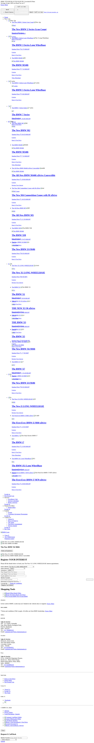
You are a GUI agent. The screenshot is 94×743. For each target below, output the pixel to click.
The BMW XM (19, 235)
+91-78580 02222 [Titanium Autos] (9, 537)
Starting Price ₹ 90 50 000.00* (21, 253)
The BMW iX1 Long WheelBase (27, 465)
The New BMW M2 (21, 130)
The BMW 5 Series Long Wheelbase (29, 90)
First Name (4, 572)
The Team (7, 693)
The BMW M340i (20, 65)
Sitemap (6, 711)
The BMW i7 (18, 442)
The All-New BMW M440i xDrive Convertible (33, 175)
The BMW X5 (18, 336)
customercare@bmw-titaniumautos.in (15, 632)
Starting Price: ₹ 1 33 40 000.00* (21, 373)
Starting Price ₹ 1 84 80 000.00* (21, 119)
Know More (4, 5)
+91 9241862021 (9, 647)
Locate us (7, 494)
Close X (6, 535)
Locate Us (7, 691)
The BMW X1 (18, 294)
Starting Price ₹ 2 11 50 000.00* (21, 219)
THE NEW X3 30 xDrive (23, 308)
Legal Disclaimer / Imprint (12, 714)
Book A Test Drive (16, 39)
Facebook (7, 700)
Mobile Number (5, 578)
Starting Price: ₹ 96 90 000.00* (21, 340)
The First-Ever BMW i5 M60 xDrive (29, 422)
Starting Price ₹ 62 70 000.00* (21, 49)
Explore (14, 36)
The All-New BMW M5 (23, 215)
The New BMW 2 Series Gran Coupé (29, 29)
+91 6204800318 (9, 665)
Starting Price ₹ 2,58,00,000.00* (21, 484)
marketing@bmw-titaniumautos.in (15, 666)
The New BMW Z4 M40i (23, 249)
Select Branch (5, 568)
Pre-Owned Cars (9, 682)
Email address (5, 576)
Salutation (4, 570)
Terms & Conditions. (16, 583)
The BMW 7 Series (21, 114)
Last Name (4, 574)
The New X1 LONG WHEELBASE (28, 272)
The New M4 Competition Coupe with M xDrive (34, 195)
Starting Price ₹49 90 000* (20, 277)
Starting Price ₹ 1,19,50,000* (20, 427)
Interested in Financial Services (10, 581)
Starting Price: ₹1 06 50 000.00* (21, 134)
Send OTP (90, 579)
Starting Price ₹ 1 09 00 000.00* (21, 179)
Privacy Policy (8, 712)
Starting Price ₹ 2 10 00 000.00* (21, 446)
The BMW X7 (18, 369)
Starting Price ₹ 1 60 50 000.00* (21, 199)
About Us (7, 689)
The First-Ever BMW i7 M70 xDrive (29, 480)
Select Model (4, 566)
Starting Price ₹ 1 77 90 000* (20, 353)
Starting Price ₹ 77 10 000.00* (21, 69)
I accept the (11, 583)
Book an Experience (6, 551)
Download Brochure (18, 33)
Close (2, 730)
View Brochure (16, 78)
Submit (3, 741)
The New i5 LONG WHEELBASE (28, 406)
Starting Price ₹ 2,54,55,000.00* (21, 239)
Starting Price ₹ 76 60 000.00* (21, 94)
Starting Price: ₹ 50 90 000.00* (21, 298)
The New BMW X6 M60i (23, 349)
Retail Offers (8, 680)
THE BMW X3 (19, 322)
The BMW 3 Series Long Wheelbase (29, 45)
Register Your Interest (17, 185)
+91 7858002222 (9, 630)
